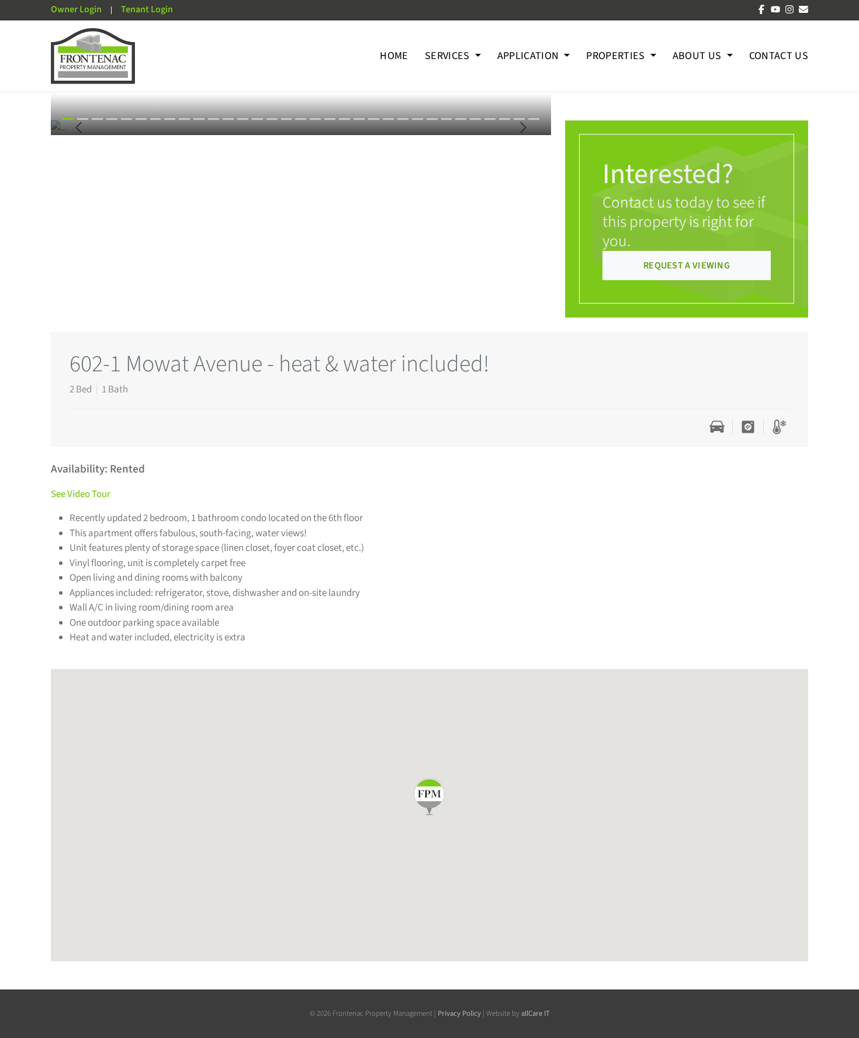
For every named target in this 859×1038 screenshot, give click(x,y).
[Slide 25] (432, 119)
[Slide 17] (315, 119)
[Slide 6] (155, 119)
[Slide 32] (533, 119)
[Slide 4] (126, 119)
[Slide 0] (68, 119)
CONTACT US (779, 56)
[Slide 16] (300, 119)
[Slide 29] (490, 119)
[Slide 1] (82, 119)
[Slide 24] (417, 119)
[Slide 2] (97, 119)
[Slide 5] (141, 119)
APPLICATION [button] (529, 56)
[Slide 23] (402, 119)
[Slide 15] (286, 119)
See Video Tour (80, 494)
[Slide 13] (257, 119)
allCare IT (535, 1013)
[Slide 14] (272, 119)
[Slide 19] (344, 119)
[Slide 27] (460, 119)
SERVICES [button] (448, 56)
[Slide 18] (329, 119)
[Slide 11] (228, 119)
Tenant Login (147, 9)
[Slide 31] (519, 119)
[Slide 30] (504, 119)
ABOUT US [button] (698, 56)
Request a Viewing (686, 265)
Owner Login (76, 9)
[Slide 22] (388, 119)
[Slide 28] (475, 119)
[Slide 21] (373, 119)
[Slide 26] (446, 119)
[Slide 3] (111, 119)
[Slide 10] (213, 119)
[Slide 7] (169, 119)
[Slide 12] (242, 119)
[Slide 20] (359, 119)
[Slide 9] (199, 119)
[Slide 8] (184, 119)
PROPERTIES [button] (616, 56)
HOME (394, 56)
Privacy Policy (460, 1013)
